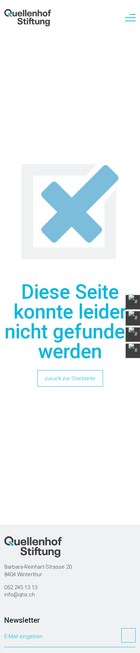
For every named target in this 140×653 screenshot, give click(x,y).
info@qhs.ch (19, 594)
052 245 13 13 (20, 587)
